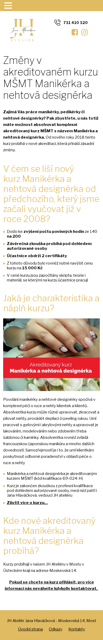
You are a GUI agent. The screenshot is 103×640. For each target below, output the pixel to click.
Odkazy (55, 629)
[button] (9, 6)
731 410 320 (75, 22)
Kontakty (76, 629)
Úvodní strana (30, 629)
